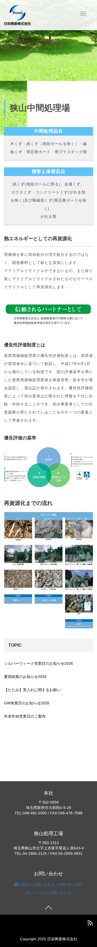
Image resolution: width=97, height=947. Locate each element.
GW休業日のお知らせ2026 (26, 703)
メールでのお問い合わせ (50, 892)
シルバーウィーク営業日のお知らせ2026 (38, 663)
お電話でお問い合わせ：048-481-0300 (50, 884)
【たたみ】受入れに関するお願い (32, 690)
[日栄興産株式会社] (17, 15)
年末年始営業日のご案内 (25, 716)
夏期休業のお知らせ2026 (25, 676)
